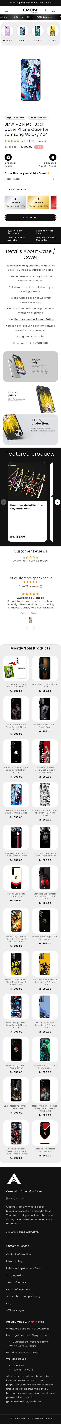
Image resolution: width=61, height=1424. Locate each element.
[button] (6, 10)
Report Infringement (18, 1289)
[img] (30, 582)
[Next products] (57, 502)
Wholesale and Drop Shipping (23, 1296)
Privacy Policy (14, 1261)
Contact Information (18, 1254)
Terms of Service (16, 1282)
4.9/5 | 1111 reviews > (34, 141)
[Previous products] (3, 502)
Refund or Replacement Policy (24, 1268)
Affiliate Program (16, 1310)
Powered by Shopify (42, 1418)
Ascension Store (25, 1418)
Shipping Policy (15, 1275)
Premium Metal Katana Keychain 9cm (26, 507)
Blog (8, 1303)
